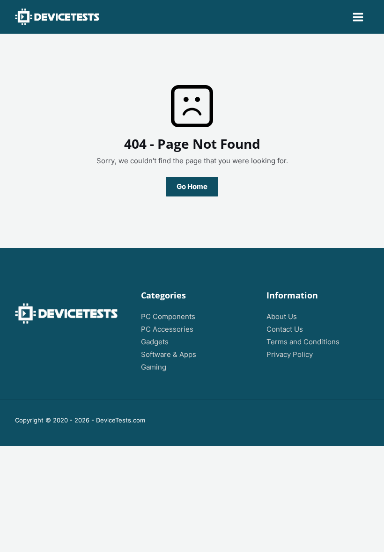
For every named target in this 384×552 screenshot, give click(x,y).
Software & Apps (168, 354)
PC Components (168, 316)
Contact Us (284, 329)
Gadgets (155, 342)
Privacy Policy (289, 354)
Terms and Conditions (303, 342)
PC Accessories (167, 329)
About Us (281, 316)
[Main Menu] (358, 17)
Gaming (153, 367)
